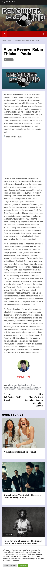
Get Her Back (8, 387)
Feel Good (35, 385)
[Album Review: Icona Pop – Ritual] (23, 433)
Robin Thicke (25, 387)
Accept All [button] (23, 565)
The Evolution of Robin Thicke (27, 390)
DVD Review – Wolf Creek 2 (12, 397)
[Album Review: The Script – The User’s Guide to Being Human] (23, 477)
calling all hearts (24, 385)
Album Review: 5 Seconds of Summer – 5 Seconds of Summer (34, 400)
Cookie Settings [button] (10, 565)
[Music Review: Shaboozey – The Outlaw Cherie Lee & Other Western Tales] (23, 522)
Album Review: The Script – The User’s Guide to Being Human (22, 496)
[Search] (43, 34)
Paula (17, 387)
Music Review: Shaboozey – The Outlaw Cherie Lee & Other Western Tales (23, 542)
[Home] (4, 34)
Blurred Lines (12, 385)
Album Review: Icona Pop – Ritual (20, 452)
